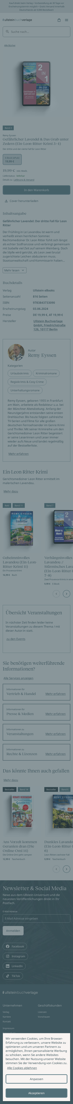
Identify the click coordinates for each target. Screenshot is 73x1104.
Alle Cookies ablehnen (22, 1068)
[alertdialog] (36, 1067)
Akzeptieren (36, 1093)
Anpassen (36, 1079)
